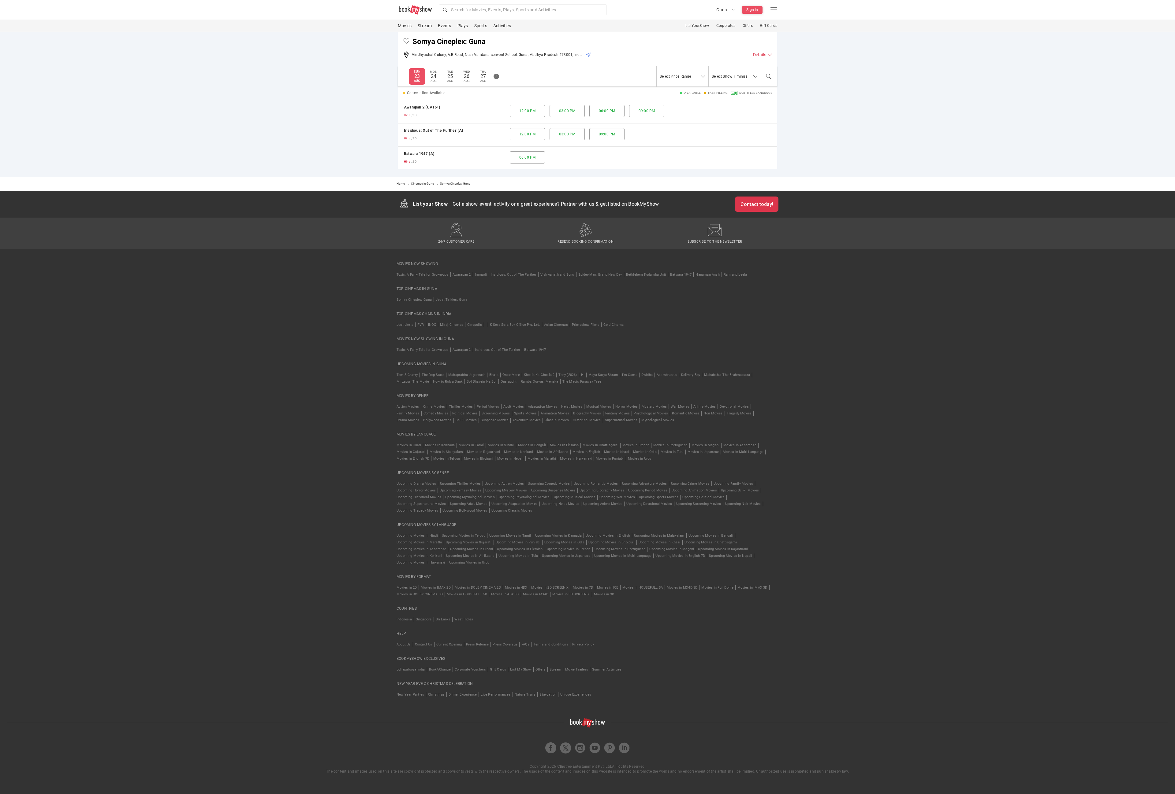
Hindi (407, 115)
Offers (748, 26)
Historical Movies (587, 420)
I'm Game (629, 375)
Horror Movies (626, 407)
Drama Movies (408, 420)
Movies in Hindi (409, 445)
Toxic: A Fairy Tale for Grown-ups (423, 275)
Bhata (493, 375)
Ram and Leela (735, 275)
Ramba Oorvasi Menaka (539, 382)
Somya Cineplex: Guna (414, 300)
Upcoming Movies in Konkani (419, 556)
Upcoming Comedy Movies (548, 484)
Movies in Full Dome (717, 588)
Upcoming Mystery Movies (506, 490)
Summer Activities (606, 669)
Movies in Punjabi (610, 459)
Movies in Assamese (739, 445)
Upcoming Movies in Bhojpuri (611, 542)
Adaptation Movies (542, 407)
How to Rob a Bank (448, 382)
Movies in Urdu (639, 459)
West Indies (463, 619)
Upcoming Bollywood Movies (464, 511)
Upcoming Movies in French (569, 549)
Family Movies (408, 413)
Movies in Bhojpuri (478, 459)
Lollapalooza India (411, 669)
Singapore (424, 619)
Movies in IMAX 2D (435, 588)
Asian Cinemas (556, 325)
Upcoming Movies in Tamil (510, 536)
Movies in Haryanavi (576, 459)
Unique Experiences (575, 695)
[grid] (587, 134)
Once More (511, 375)
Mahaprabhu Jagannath (466, 375)
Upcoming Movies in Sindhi (471, 549)
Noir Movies (712, 413)
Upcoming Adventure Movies (644, 484)
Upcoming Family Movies (733, 484)
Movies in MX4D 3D (682, 588)
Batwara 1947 (681, 275)
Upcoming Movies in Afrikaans (470, 556)
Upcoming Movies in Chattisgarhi (710, 542)
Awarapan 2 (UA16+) (422, 107)
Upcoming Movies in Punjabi (518, 542)
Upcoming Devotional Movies (649, 504)
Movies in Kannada (440, 445)
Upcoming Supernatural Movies (421, 504)
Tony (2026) (567, 375)
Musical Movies (598, 407)
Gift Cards (768, 26)
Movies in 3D (604, 594)
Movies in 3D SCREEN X (571, 594)
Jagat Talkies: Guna (451, 300)
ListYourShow (697, 26)
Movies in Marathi (542, 459)
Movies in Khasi (616, 452)
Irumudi (481, 275)
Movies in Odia (645, 452)
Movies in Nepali (510, 459)
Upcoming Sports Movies (658, 497)
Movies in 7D (583, 588)
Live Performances (495, 695)
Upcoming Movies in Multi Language (623, 556)
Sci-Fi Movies (466, 420)
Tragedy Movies (739, 413)
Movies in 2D (407, 588)
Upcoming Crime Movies (690, 484)
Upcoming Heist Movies (560, 504)
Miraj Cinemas (451, 325)
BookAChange (440, 669)
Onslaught (509, 382)
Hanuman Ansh (707, 275)
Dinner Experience (463, 695)
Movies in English (586, 452)
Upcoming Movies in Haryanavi (421, 562)
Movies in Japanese (703, 452)
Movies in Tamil (471, 445)
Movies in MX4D (536, 594)
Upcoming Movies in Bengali (710, 536)
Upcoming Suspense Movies (553, 490)
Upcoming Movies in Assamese (421, 549)
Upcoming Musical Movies (575, 497)
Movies (405, 25)
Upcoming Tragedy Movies (417, 511)
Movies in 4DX (516, 588)
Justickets (405, 325)
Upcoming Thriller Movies (460, 484)
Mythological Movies (657, 420)
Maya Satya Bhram (603, 375)
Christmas (436, 695)
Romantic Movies (685, 413)
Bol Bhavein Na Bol (482, 382)
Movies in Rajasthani (483, 452)
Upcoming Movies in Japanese (566, 556)
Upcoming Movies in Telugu (463, 536)
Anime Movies (704, 407)
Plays (462, 25)
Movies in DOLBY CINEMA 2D (478, 588)
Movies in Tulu (672, 452)
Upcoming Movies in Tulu (518, 556)
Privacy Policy (583, 644)
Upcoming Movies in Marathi (419, 542)
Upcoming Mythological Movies (470, 497)
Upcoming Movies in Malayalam (659, 536)
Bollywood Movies (437, 420)
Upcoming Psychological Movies (524, 497)
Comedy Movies (436, 413)
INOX (432, 325)
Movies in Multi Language (743, 452)
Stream (425, 25)
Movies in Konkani (518, 452)
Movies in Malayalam (446, 452)
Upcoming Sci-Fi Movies (740, 490)
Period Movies (488, 407)
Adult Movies (513, 407)
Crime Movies (434, 407)
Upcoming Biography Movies (602, 490)
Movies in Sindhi (501, 445)
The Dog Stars (433, 375)
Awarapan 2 (462, 275)
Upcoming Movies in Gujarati (468, 542)
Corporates (725, 26)
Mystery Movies (654, 407)
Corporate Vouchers (470, 669)
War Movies (680, 407)
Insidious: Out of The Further (513, 275)
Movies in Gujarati (411, 452)
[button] (523, 9)
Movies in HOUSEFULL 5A (642, 588)
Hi (582, 375)
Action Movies (408, 407)
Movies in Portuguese (670, 445)
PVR (420, 325)
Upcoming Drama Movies (416, 484)
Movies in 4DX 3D (505, 594)
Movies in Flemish (564, 445)
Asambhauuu (667, 375)
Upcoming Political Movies (703, 497)
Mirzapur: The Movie (413, 382)
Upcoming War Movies (617, 497)
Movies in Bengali (532, 445)
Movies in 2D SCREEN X (550, 588)
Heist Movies (571, 407)
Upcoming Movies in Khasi (660, 542)
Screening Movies (496, 413)
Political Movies (465, 413)
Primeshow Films (585, 325)
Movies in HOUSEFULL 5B (467, 594)
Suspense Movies (495, 420)
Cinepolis (474, 325)
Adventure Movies (527, 420)
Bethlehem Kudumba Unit (646, 275)
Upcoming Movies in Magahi (671, 549)
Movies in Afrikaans (553, 452)
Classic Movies (557, 420)
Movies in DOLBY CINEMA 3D (420, 594)
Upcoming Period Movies (647, 490)
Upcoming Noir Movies (743, 504)
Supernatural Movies (621, 420)
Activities (502, 25)
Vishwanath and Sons (557, 275)
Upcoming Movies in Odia (564, 542)
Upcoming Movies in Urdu (469, 562)
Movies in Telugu (446, 459)
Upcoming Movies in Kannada (558, 536)
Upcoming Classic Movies (511, 511)
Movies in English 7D (413, 459)
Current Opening (449, 644)
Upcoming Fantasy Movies (460, 490)
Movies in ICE (607, 588)
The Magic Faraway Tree (581, 382)
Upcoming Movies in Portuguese (620, 549)
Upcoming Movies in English (608, 536)
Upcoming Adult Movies (468, 504)
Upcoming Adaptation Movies (514, 504)
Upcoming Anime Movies (602, 504)
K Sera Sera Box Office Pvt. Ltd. (515, 325)
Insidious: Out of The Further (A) (433, 130)
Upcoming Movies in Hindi (417, 536)
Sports (480, 25)
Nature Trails (525, 695)
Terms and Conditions (551, 644)
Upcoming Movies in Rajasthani (723, 549)
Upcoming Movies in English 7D (680, 556)
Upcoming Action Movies (504, 484)
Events (444, 25)
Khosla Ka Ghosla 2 (539, 375)
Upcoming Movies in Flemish (520, 549)
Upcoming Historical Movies (419, 497)
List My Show (520, 669)
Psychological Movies (651, 413)
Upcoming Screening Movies (698, 504)
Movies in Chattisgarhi (600, 445)
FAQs (525, 644)
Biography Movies (587, 413)
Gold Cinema (613, 325)
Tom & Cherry (407, 375)
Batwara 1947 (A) (419, 154)
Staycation (547, 695)
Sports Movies (525, 413)
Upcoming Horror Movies (416, 490)
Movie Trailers (576, 669)
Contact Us (423, 644)
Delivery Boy (690, 375)
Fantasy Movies (617, 413)
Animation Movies (555, 413)
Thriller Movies (461, 407)
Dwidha (647, 375)
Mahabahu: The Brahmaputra (727, 375)
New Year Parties (410, 695)
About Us (404, 644)
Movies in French (635, 445)
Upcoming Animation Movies (694, 490)
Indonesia (404, 619)
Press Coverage (505, 644)
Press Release (477, 644)
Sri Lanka (443, 619)
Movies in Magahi (705, 445)
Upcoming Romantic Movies (596, 484)
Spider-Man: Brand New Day (600, 275)
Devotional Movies (734, 407)
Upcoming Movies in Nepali (730, 556)
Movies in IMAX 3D (752, 588)
